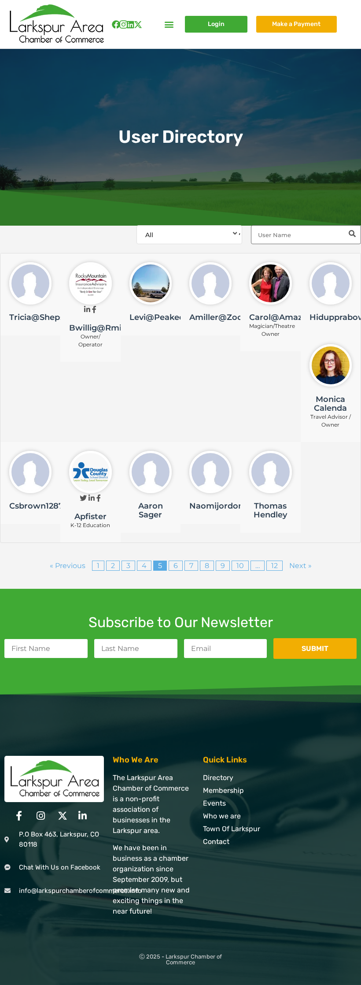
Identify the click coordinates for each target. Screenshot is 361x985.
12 (274, 565)
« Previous (67, 565)
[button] (169, 24)
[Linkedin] (130, 24)
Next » (300, 565)
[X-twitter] (138, 24)
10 (240, 565)
